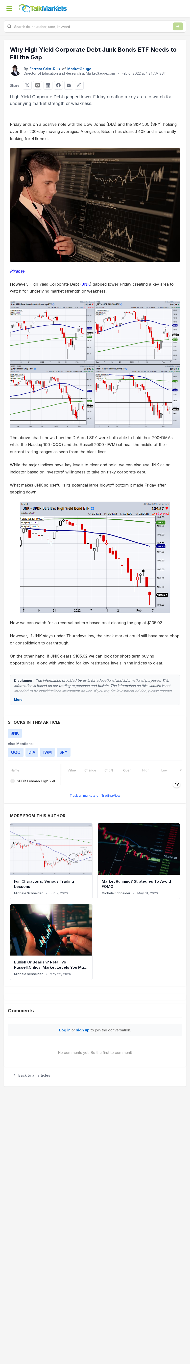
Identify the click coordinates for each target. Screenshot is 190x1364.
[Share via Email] (68, 85)
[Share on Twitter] (27, 85)
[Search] (178, 26)
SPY (64, 752)
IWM (47, 752)
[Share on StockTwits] (37, 85)
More (18, 700)
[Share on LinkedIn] (48, 85)
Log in (65, 1030)
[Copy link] (79, 85)
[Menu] (9, 8)
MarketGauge (79, 69)
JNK (86, 284)
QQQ (16, 752)
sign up (83, 1030)
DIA (31, 752)
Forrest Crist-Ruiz (45, 69)
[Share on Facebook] (58, 85)
